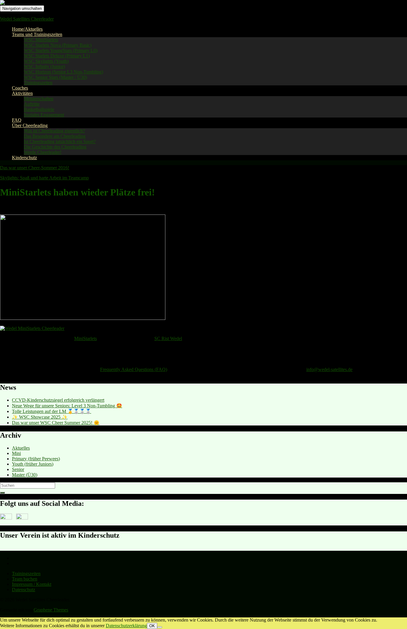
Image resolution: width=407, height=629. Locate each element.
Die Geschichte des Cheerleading (55, 146)
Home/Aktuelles (27, 29)
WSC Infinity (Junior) (44, 66)
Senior (18, 469)
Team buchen (24, 578)
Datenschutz (23, 589)
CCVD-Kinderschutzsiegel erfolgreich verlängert (58, 400)
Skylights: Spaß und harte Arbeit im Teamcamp (44, 177)
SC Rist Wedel (168, 338)
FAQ (16, 120)
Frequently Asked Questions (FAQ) (133, 369)
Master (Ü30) (24, 474)
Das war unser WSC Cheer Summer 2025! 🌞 (56, 422)
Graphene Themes (51, 609)
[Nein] (159, 627)
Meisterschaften (38, 98)
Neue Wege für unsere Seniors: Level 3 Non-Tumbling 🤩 (67, 405)
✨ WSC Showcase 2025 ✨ (40, 417)
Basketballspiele (39, 109)
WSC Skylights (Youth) (46, 61)
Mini (16, 453)
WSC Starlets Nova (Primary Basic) (57, 45)
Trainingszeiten (38, 82)
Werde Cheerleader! (42, 152)
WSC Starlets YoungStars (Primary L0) (60, 50)
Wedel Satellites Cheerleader (27, 18)
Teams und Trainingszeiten (37, 34)
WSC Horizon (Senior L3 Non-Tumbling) (63, 71)
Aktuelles (21, 447)
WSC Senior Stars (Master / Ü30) (55, 77)
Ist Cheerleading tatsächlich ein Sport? (60, 141)
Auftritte (32, 104)
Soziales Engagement (44, 114)
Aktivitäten (22, 93)
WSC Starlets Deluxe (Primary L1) (57, 55)
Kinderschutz (24, 157)
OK (152, 626)
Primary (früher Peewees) (36, 458)
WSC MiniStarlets (41, 39)
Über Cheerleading (30, 125)
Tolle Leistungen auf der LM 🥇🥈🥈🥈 (51, 411)
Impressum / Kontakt (31, 584)
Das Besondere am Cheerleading (55, 136)
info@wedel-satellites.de (329, 369)
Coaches (20, 87)
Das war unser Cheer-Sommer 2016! (34, 167)
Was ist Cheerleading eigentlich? (54, 130)
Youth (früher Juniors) (32, 464)
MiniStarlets (85, 338)
